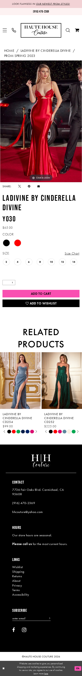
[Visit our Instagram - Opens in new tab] (24, 630)
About (16, 581)
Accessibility (20, 594)
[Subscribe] (49, 618)
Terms (16, 590)
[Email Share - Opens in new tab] (38, 186)
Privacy (17, 585)
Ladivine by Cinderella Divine (46, 50)
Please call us (22, 544)
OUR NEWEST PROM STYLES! (53, 3)
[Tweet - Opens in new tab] (19, 186)
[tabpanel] (41, 121)
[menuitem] (4, 30)
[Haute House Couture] (41, 30)
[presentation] (33, 380)
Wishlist (17, 567)
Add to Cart (41, 294)
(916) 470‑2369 (23, 503)
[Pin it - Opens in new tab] (29, 186)
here (46, 673)
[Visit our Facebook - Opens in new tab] (13, 630)
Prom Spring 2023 (19, 55)
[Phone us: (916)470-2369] (13, 30)
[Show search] (68, 30)
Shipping (18, 571)
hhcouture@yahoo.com (27, 512)
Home (9, 50)
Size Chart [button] (72, 253)
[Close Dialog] (3, 668)
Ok (78, 668)
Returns (17, 576)
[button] (4, 30)
